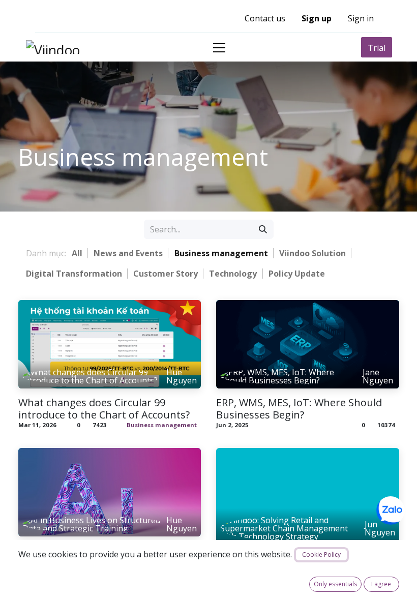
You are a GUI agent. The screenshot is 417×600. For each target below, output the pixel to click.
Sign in (361, 18)
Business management (162, 425)
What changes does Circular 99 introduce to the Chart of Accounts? (104, 409)
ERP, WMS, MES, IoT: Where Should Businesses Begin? (299, 409)
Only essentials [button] (335, 584)
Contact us (265, 18)
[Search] (263, 229)
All (77, 253)
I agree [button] (381, 584)
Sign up (317, 18)
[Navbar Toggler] (219, 47)
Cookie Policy (321, 554)
